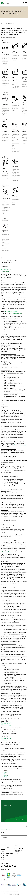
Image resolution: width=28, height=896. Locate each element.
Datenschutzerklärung (8, 23)
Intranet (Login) (4, 855)
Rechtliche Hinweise (8, 893)
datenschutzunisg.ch (12, 311)
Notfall (2, 857)
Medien (2, 851)
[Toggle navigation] (26, 3)
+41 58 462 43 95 (7, 738)
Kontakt (5, 740)
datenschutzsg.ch (7, 725)
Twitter (5, 772)
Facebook (6, 770)
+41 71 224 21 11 (7, 269)
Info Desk (3, 844)
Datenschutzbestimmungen (20, 445)
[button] (23, 3)
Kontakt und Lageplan (5, 847)
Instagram (6, 775)
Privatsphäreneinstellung (14, 894)
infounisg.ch (6, 271)
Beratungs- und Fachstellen (7, 853)
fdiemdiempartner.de (17, 313)
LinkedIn (6, 773)
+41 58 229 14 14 (7, 723)
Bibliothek (3, 849)
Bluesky (5, 777)
